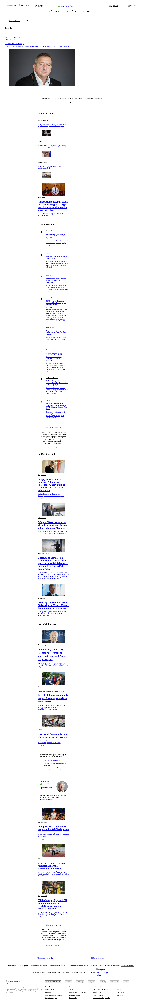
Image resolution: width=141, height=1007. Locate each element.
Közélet (68, 982)
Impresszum (12, 966)
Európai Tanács (42, 687)
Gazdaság (80, 982)
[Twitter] (54, 774)
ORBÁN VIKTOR (53, 11)
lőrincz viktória (43, 120)
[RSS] (65, 774)
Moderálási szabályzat (112, 966)
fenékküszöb (42, 162)
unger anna (41, 197)
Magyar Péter (50, 231)
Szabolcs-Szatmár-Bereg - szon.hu (101, 998)
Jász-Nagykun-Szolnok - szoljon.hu (101, 986)
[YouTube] (61, 774)
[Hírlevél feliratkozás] (42, 774)
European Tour (42, 822)
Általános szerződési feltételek (78, 966)
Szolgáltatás (114, 982)
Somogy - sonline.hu (98, 995)
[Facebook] (46, 774)
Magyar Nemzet (14, 21)
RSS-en (60, 770)
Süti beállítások (128, 966)
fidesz (48, 253)
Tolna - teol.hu (120, 986)
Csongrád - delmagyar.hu (51, 998)
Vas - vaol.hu (120, 989)
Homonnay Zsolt (10, 39)
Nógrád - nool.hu (97, 992)
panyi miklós (50, 298)
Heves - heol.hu (73, 998)
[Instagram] (50, 774)
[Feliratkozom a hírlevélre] (24, 6)
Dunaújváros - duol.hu (74, 986)
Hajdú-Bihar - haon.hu (74, 995)
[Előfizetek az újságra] (113, 6)
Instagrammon (61, 768)
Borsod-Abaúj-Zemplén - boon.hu (53, 995)
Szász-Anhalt (42, 141)
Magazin (92, 982)
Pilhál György (44, 781)
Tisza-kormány (50, 350)
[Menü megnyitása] (131, 6)
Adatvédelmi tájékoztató (39, 966)
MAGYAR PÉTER (70, 11)
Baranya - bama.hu (49, 989)
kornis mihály (46, 784)
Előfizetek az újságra (97, 958)
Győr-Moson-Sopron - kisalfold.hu (77, 992)
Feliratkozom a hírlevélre (94, 98)
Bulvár (102, 982)
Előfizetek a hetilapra (53, 448)
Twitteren (47, 765)
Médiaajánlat (23, 966)
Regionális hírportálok (53, 982)
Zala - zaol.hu (120, 995)
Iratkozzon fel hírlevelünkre (52, 761)
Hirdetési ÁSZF (96, 966)
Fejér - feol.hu (72, 989)
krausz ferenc (42, 598)
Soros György (42, 645)
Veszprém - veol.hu (121, 992)
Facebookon (60, 763)
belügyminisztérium (44, 553)
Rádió (126, 982)
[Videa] (57, 774)
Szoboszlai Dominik (52, 378)
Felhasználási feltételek (57, 966)
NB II (40, 858)
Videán (46, 770)
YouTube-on (52, 770)
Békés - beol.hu (48, 992)
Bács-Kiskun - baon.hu (50, 986)
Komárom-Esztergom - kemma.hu (101, 989)
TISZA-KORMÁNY (87, 11)
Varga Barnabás (42, 896)
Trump (40, 729)
